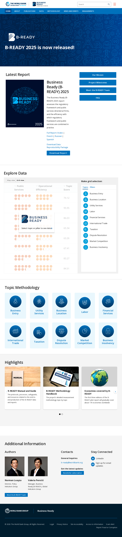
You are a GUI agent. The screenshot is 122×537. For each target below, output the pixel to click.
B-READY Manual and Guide (22, 390)
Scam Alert (110, 524)
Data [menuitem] (41, 11)
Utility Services (39, 312)
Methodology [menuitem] (53, 11)
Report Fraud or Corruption (106, 527)
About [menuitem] (17, 11)
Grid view (20, 180)
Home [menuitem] (8, 11)
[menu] (114, 4)
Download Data (54, 144)
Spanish (50, 139)
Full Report (51, 132)
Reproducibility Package (57, 147)
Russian (58, 136)
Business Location (61, 312)
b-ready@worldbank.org (72, 462)
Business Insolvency (108, 342)
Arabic (60, 132)
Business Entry (15, 312)
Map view (11, 180)
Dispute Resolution (61, 342)
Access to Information (94, 524)
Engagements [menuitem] (88, 11)
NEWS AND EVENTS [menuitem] (71, 11)
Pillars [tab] (92, 187)
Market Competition (84, 342)
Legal (52, 524)
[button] (115, 391)
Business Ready (45, 510)
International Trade (15, 342)
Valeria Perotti (35, 480)
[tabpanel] (99, 230)
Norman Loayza (13, 480)
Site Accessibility (77, 524)
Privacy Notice (62, 524)
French (50, 136)
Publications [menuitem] (29, 11)
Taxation (39, 341)
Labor (84, 312)
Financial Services (108, 312)
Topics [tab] (85, 187)
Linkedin (100, 458)
